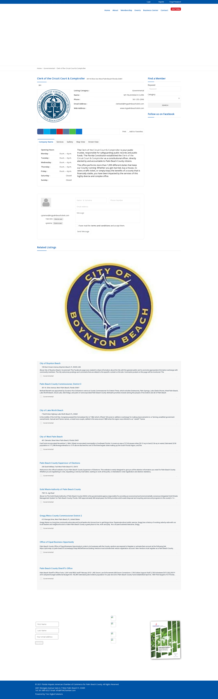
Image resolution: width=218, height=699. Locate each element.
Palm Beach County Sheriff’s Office (56, 568)
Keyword (151, 85)
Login (148, 2)
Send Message (83, 231)
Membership (126, 10)
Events (138, 10)
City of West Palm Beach (51, 437)
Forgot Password (175, 2)
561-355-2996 (138, 99)
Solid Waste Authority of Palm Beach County (60, 489)
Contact (164, 10)
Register (161, 2)
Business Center (150, 10)
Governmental (49, 68)
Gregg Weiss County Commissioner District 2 (61, 516)
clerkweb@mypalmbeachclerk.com (130, 104)
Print (124, 131)
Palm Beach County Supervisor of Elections (60, 463)
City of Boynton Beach (50, 363)
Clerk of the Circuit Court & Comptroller (71, 68)
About (115, 10)
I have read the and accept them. (101, 225)
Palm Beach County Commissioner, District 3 (60, 384)
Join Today (176, 9)
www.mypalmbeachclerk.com (132, 108)
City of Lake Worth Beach (51, 410)
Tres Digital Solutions (54, 694)
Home (107, 10)
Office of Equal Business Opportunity (57, 542)
